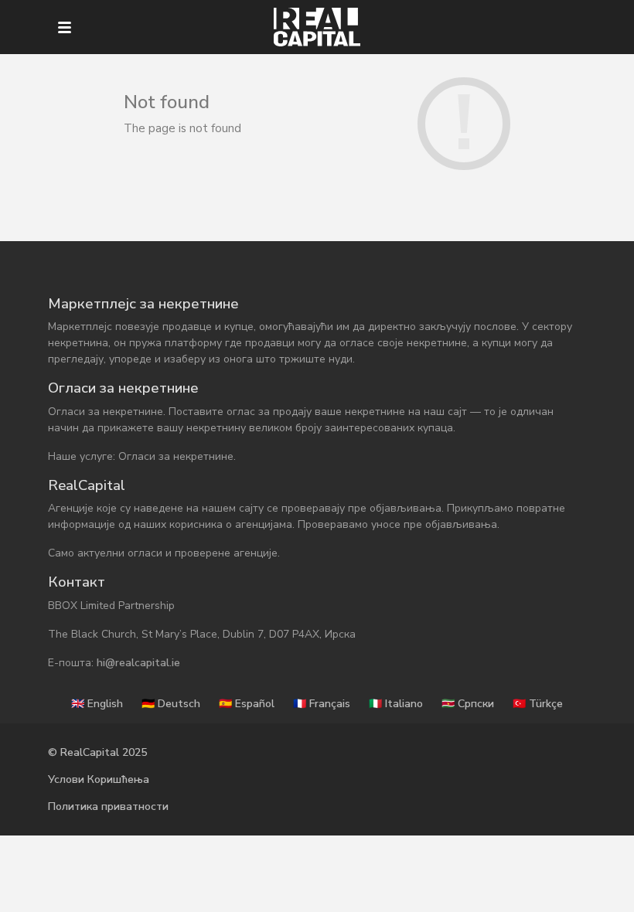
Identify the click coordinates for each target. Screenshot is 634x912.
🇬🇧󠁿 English (97, 703)
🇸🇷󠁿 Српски (467, 703)
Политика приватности (108, 806)
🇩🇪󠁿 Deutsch (170, 703)
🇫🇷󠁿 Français (321, 703)
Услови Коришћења (98, 779)
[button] (64, 27)
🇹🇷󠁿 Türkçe (538, 703)
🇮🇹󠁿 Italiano (396, 703)
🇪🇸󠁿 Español (246, 703)
